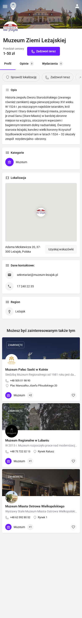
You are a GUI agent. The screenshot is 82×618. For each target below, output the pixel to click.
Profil (7, 63)
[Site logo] (13, 6)
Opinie (26, 63)
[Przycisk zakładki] (73, 395)
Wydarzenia (52, 63)
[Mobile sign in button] (77, 6)
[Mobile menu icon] (5, 6)
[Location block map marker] (41, 212)
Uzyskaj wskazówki (61, 249)
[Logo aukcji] (10, 28)
